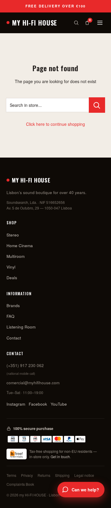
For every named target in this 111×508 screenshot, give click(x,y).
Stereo (13, 235)
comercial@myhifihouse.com (33, 382)
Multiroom (16, 256)
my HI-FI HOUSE (34, 22)
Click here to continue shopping (55, 124)
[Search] (76, 23)
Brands (13, 305)
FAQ (11, 316)
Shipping (62, 475)
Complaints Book (20, 484)
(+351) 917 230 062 (25, 365)
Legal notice (84, 475)
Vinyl (11, 267)
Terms (11, 475)
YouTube (59, 404)
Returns (44, 475)
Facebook (38, 404)
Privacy (27, 475)
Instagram (16, 404)
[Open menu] (99, 22)
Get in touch (60, 456)
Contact (14, 338)
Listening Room (21, 327)
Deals (12, 277)
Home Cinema (20, 245)
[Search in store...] (97, 105)
